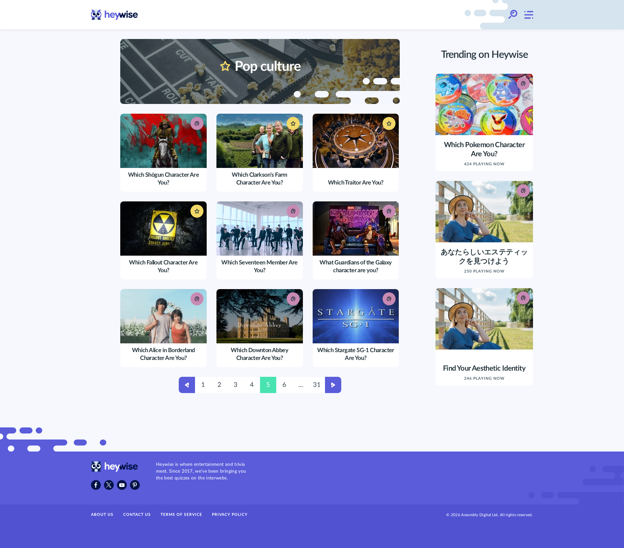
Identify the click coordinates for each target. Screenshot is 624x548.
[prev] (187, 386)
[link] (114, 14)
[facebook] (96, 485)
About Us (102, 514)
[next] (333, 386)
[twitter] (109, 485)
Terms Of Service (181, 514)
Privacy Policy (230, 514)
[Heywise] (114, 470)
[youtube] (122, 485)
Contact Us (137, 514)
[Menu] (528, 14)
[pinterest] (135, 485)
